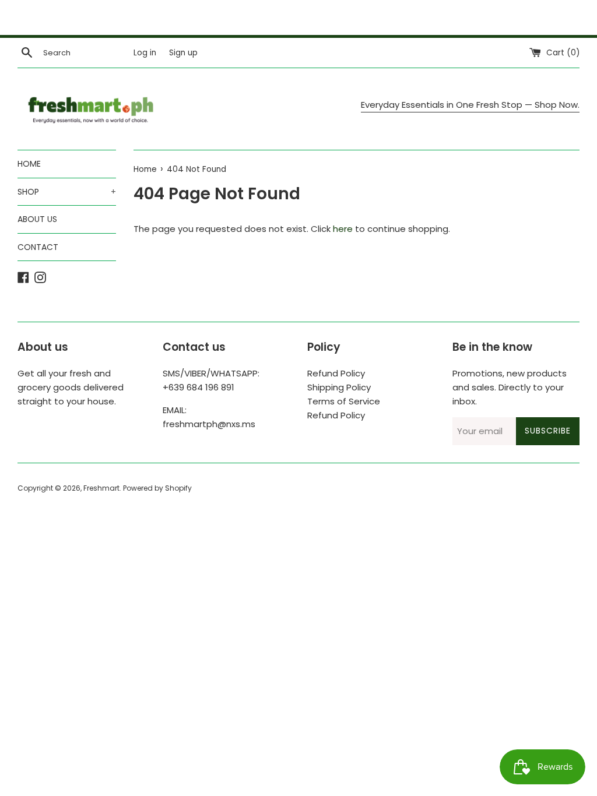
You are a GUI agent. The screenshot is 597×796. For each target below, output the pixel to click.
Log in (145, 52)
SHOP (66, 192)
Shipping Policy (339, 387)
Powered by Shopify (157, 488)
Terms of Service (343, 401)
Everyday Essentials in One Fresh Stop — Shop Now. (470, 104)
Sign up (183, 52)
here (343, 229)
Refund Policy (336, 373)
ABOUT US (37, 219)
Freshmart (101, 488)
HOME (29, 164)
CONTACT (37, 247)
